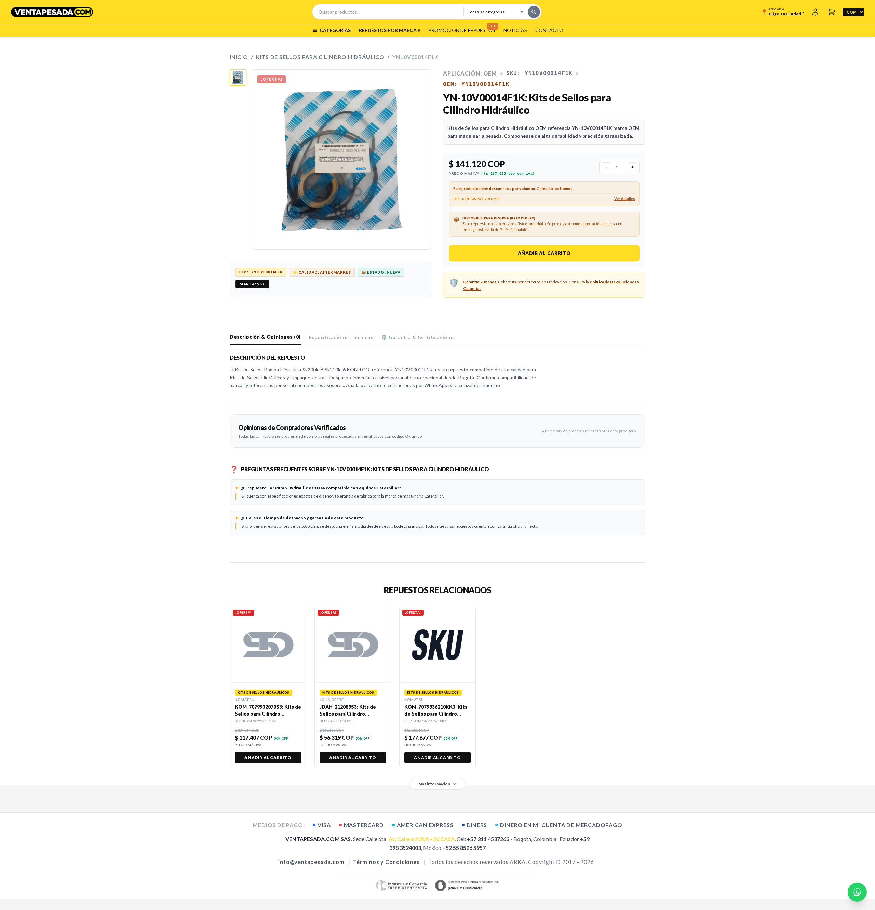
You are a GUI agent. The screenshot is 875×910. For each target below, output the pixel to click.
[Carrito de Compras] (831, 11)
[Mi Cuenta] (815, 11)
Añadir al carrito (544, 253)
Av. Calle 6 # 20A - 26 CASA (422, 839)
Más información (434, 783)
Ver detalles (624, 198)
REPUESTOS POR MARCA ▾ (389, 30)
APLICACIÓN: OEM (470, 73)
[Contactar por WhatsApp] (857, 892)
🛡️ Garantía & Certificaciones (418, 337)
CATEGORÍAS (335, 30)
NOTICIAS (515, 30)
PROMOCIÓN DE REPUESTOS (461, 30)
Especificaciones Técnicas (341, 337)
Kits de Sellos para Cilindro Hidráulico (320, 57)
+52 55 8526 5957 (464, 847)
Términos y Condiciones (386, 861)
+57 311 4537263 (488, 839)
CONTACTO (549, 30)
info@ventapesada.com (311, 861)
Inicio (239, 57)
